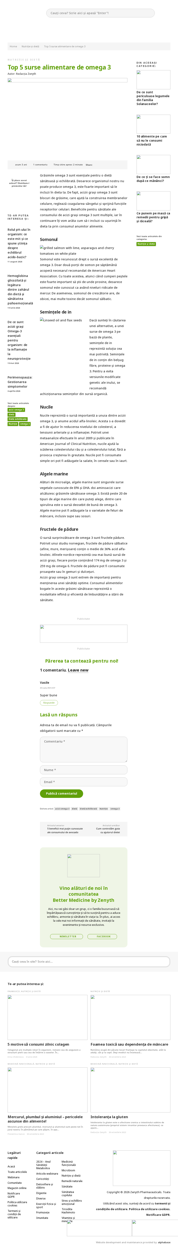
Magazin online (17, 1188)
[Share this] (103, 165)
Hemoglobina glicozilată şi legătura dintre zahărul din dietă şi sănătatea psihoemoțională (20, 289)
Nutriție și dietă (24, 59)
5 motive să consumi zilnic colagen (38, 1044)
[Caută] (166, 961)
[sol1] (99, 1228)
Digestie (41, 1193)
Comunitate (15, 1183)
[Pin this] (109, 165)
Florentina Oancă (16, 1134)
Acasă (11, 1166)
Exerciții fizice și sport (46, 1205)
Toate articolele (17, 1172)
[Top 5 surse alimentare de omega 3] (67, 81)
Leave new (78, 670)
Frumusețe (14, 991)
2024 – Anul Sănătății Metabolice (43, 1165)
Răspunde (48, 702)
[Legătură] (84, 634)
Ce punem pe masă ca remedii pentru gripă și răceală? (153, 217)
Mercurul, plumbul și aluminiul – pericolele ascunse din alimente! (45, 1119)
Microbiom (68, 1170)
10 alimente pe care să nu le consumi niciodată (152, 140)
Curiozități (42, 1179)
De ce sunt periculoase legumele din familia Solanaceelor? (153, 98)
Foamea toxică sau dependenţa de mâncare (129, 1044)
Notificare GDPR (14, 1195)
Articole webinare (47, 1173)
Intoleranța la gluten (109, 1116)
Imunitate (42, 1218)
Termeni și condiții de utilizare (14, 1214)
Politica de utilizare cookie (148, 1209)
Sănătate (67, 1186)
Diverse (41, 1198)
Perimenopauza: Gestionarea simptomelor (20, 381)
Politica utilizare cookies (17, 1203)
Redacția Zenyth (99, 1057)
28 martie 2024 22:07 (47, 688)
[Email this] (97, 165)
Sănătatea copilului (68, 1193)
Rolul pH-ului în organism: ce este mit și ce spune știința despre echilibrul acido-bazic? (19, 243)
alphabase (164, 1242)
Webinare (14, 1177)
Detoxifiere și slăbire (44, 1185)
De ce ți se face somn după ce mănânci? (153, 179)
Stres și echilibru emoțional (72, 1202)
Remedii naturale (72, 1181)
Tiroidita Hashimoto (68, 1210)
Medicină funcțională (21, 1064)
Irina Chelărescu (16, 1057)
